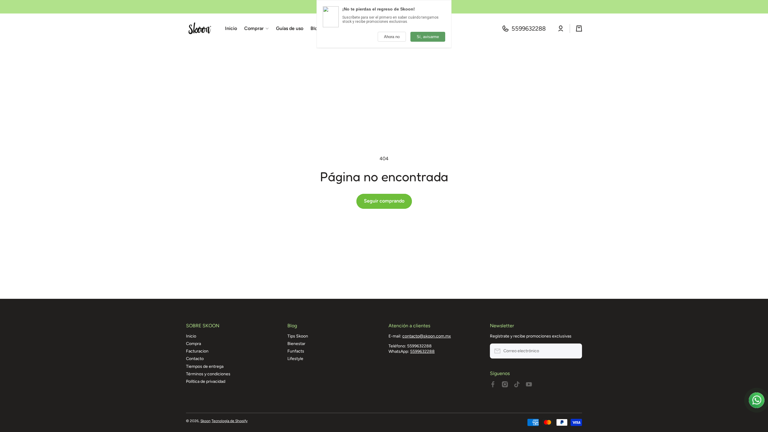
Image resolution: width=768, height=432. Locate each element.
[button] (579, 29)
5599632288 (529, 28)
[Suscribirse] (574, 351)
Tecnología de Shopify (230, 421)
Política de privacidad (205, 381)
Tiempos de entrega (205, 366)
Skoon (205, 421)
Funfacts (295, 351)
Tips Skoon (297, 336)
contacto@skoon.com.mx (426, 336)
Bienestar (296, 343)
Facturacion (197, 351)
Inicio (191, 336)
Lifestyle (295, 358)
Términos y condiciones (208, 373)
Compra (193, 343)
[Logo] (199, 29)
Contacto (195, 358)
